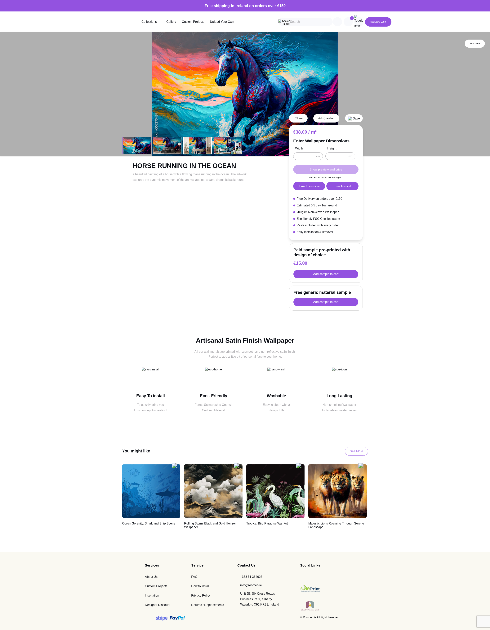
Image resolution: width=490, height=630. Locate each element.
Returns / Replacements (207, 604)
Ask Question (326, 118)
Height (331, 148)
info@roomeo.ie (251, 585)
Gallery (171, 21)
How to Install (200, 586)
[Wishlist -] (352, 18)
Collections (149, 21)
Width (299, 148)
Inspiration (152, 595)
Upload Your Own (222, 21)
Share (299, 118)
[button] (354, 118)
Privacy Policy (201, 595)
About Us (151, 576)
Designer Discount (157, 604)
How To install (343, 186)
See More (475, 43)
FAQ (194, 576)
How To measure (309, 186)
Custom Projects (193, 21)
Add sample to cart (325, 274)
